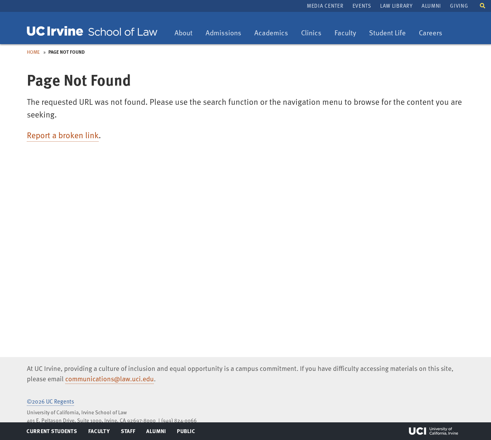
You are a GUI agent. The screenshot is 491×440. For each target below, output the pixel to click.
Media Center (325, 6)
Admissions (223, 33)
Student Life (387, 33)
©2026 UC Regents (50, 401)
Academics (271, 33)
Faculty (348, 33)
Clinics (314, 33)
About (186, 33)
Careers (433, 33)
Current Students (51, 432)
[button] (482, 5)
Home (33, 51)
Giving (459, 6)
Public (186, 432)
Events (362, 6)
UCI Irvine (433, 431)
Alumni (431, 6)
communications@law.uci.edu (109, 379)
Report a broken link (63, 135)
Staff (130, 432)
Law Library (396, 6)
